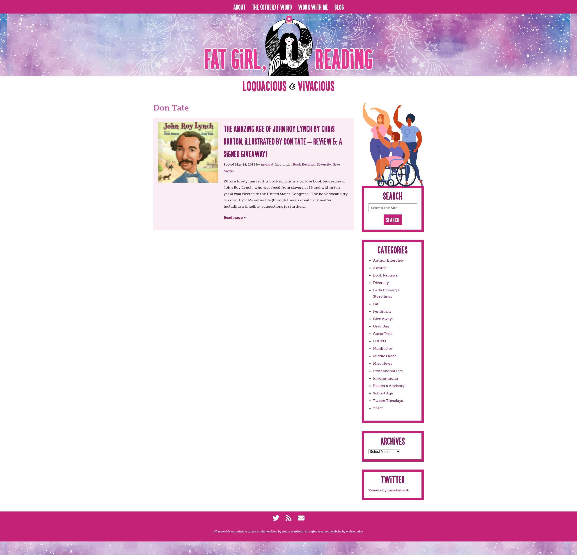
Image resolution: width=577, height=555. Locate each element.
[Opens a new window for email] (301, 518)
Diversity (324, 164)
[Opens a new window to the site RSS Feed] (288, 518)
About (239, 6)
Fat (375, 304)
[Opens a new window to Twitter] (276, 518)
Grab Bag (381, 326)
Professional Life (388, 371)
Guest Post (382, 334)
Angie (265, 164)
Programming (385, 378)
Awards (380, 268)
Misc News (382, 363)
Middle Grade (385, 356)
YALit (378, 408)
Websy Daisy (354, 531)
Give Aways (383, 319)
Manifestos (383, 348)
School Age (383, 393)
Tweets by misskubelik (389, 490)
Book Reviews (304, 164)
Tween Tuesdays (388, 401)
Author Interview (388, 260)
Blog (339, 6)
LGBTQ (379, 341)
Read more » (235, 217)
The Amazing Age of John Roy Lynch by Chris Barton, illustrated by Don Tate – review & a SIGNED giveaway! (283, 141)
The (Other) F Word (272, 6)
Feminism (382, 311)
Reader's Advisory (389, 386)
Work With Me (313, 6)
